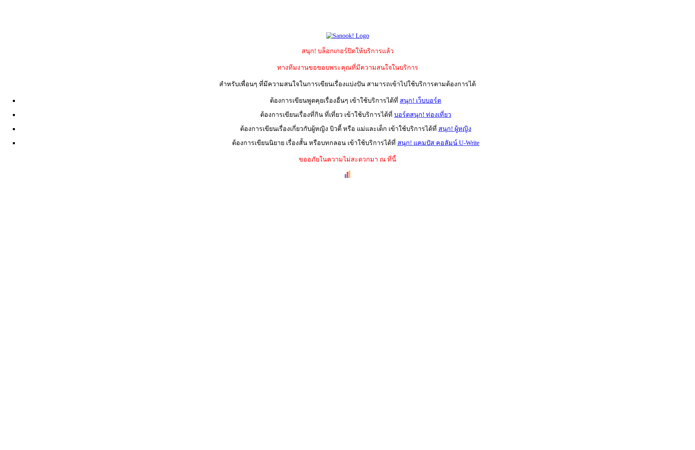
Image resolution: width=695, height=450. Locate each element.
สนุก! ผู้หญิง (454, 128)
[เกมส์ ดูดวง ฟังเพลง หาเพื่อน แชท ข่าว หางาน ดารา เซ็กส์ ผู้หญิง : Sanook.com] (347, 35)
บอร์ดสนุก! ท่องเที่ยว (422, 114)
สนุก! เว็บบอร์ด (420, 100)
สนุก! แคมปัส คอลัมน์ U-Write (438, 142)
